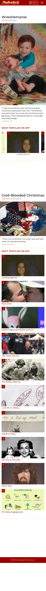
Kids (3, 20)
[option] (23, 144)
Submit (34, 3)
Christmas (6, 199)
